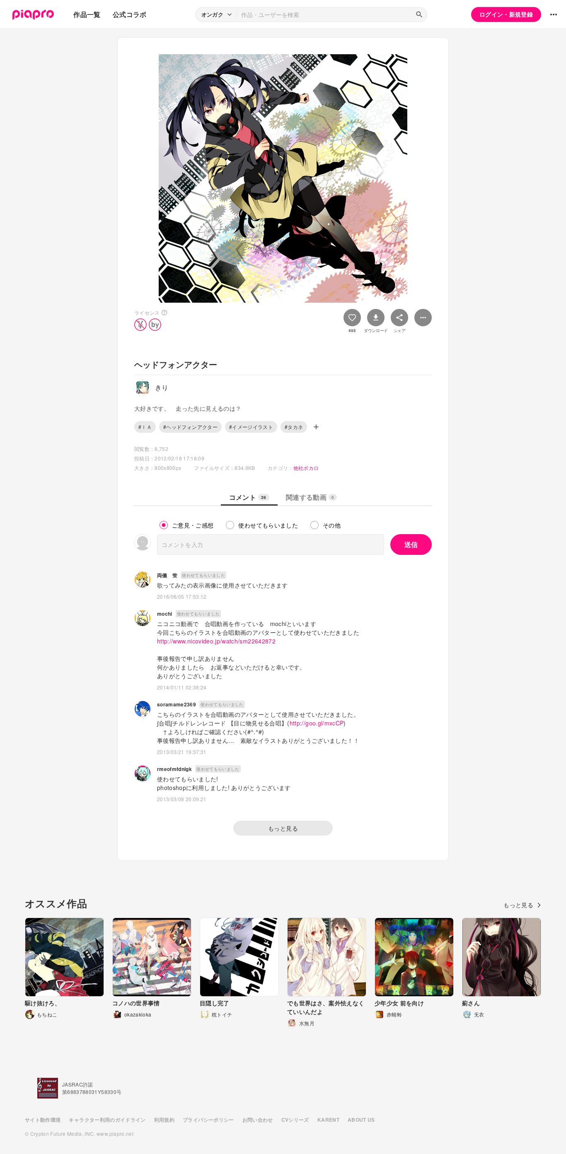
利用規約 (164, 1119)
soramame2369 (176, 704)
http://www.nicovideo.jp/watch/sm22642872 (216, 641)
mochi (164, 613)
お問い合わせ (257, 1119)
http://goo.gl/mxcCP (317, 723)
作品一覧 (86, 14)
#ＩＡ (145, 426)
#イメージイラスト (251, 426)
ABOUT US (361, 1119)
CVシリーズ (295, 1119)
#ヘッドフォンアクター (190, 426)
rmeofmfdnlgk (174, 769)
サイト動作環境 (42, 1119)
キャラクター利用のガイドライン (107, 1119)
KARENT (328, 1119)
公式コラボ (130, 14)
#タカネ (294, 426)
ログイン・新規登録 (506, 14)
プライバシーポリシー (208, 1119)
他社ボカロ (306, 467)
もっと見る (283, 828)
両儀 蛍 (167, 575)
